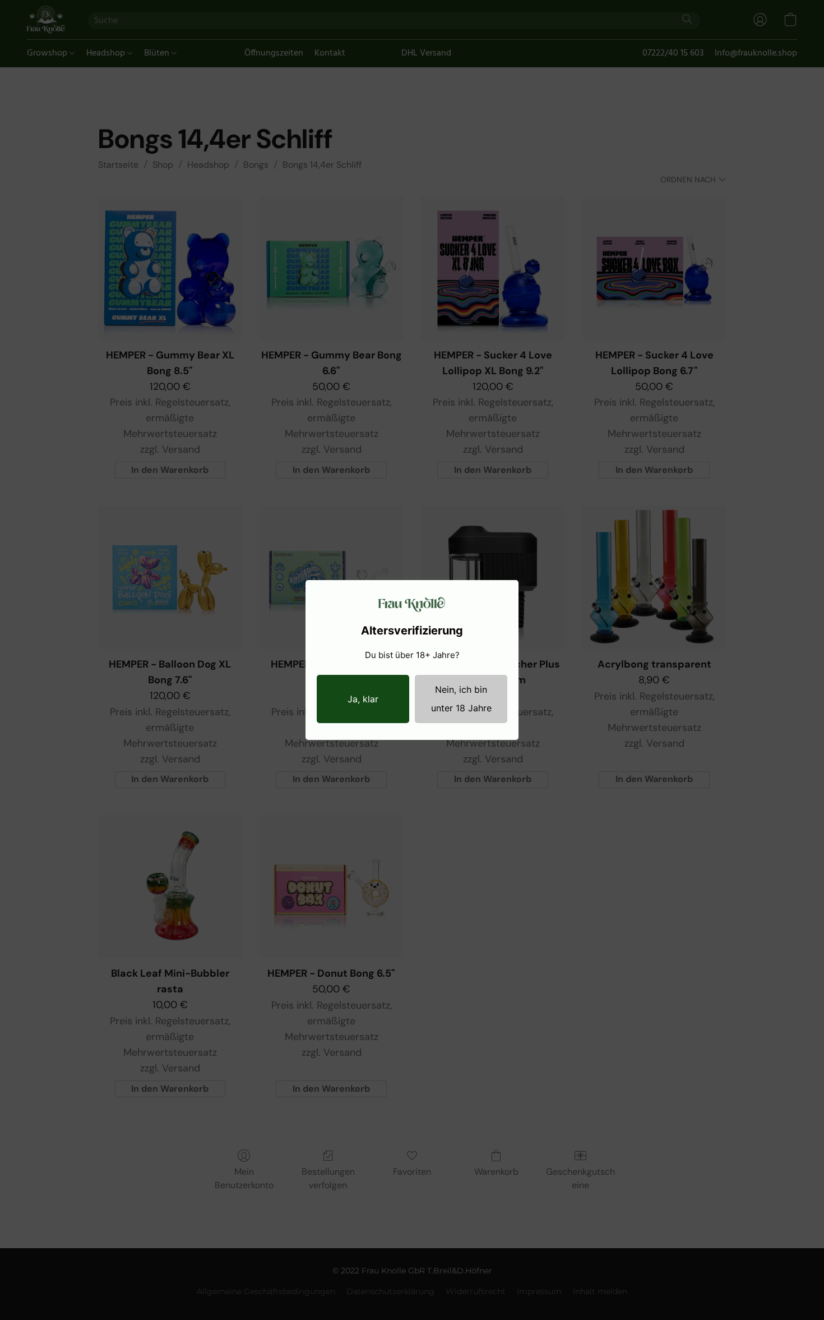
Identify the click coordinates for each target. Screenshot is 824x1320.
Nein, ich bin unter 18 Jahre (461, 699)
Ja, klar (363, 699)
